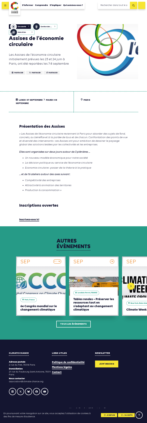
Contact (57, 372)
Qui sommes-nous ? (73, 5)
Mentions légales (62, 367)
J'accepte (128, 415)
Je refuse (111, 415)
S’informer (27, 5)
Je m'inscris (106, 364)
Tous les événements (73, 324)
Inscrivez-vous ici (29, 219)
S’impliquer (55, 5)
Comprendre (41, 5)
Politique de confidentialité (68, 362)
